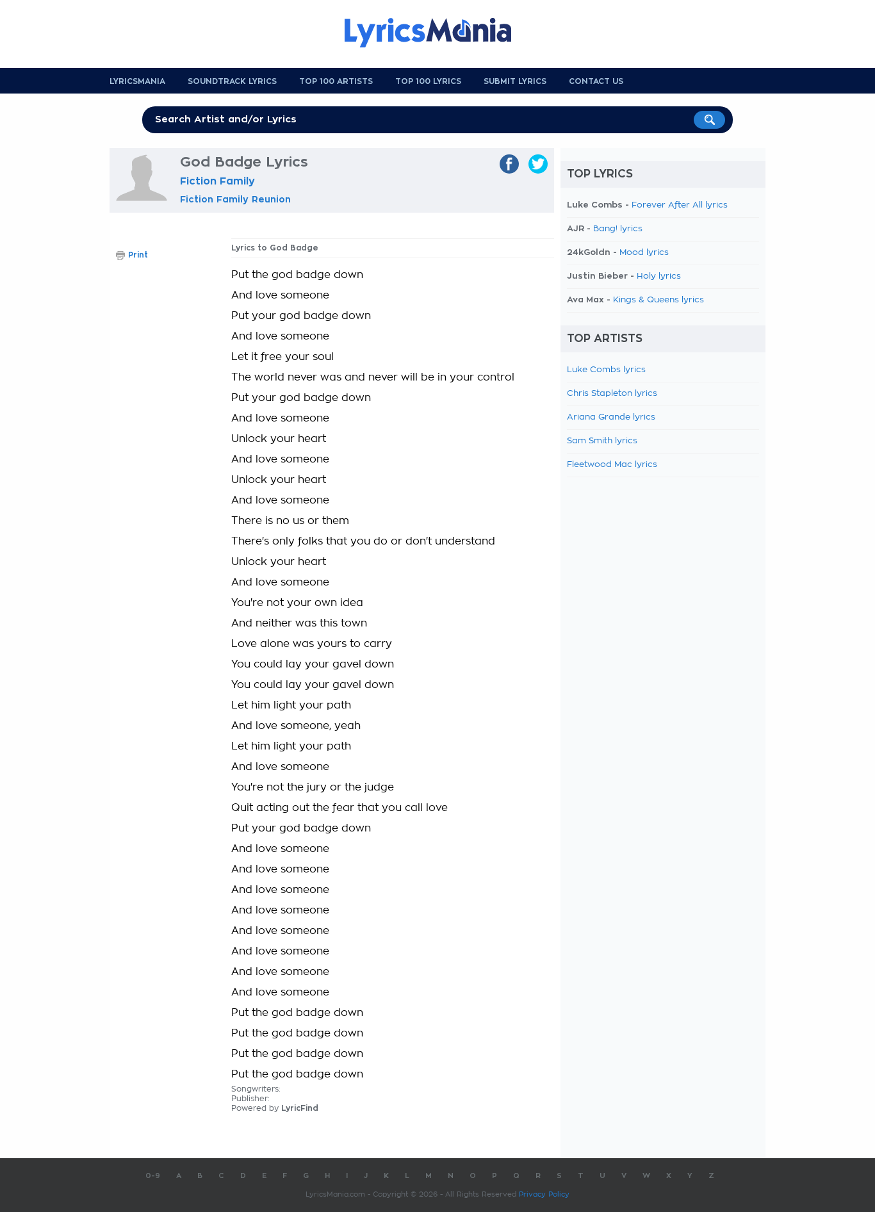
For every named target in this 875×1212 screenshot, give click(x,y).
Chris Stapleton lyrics (612, 393)
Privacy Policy (544, 1194)
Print (138, 255)
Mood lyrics (644, 253)
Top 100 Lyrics (428, 81)
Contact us (596, 81)
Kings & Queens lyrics (658, 300)
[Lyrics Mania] (437, 32)
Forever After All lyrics (680, 205)
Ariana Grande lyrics (611, 417)
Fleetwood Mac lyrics (612, 465)
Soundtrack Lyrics (232, 81)
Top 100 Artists (336, 81)
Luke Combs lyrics (606, 370)
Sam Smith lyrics (602, 441)
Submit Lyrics (515, 81)
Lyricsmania (137, 81)
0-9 (152, 1175)
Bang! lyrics (617, 229)
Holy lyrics (659, 276)
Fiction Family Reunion (235, 199)
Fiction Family (217, 181)
